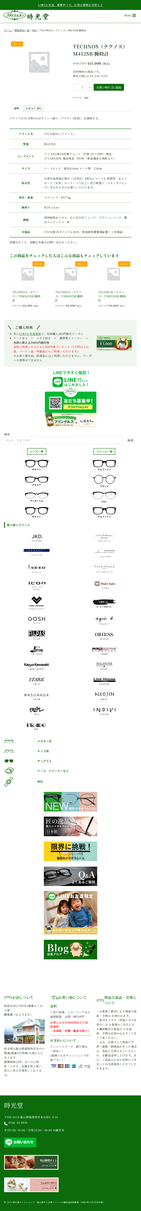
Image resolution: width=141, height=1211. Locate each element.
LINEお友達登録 (30, 334)
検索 (7, 434)
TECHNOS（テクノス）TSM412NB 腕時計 (26, 296)
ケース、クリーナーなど (53, 771)
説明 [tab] (16, 108)
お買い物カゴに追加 (108, 87)
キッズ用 (43, 751)
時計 (87, 97)
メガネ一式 (44, 741)
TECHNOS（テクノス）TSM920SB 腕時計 (112, 296)
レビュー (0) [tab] (33, 108)
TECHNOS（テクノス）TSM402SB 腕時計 (69, 296)
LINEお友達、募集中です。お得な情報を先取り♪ (70, 5)
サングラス (44, 761)
